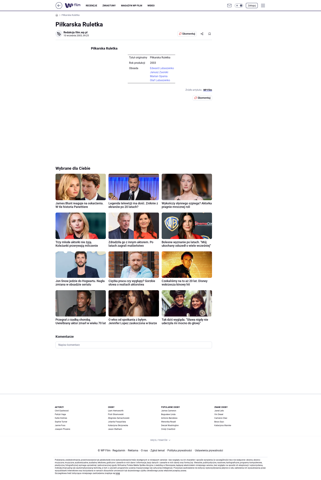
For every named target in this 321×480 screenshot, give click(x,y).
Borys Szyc (219, 422)
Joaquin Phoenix (62, 429)
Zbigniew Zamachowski (118, 418)
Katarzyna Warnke (222, 425)
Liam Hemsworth (116, 411)
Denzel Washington (170, 425)
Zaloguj (252, 5)
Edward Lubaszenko (162, 68)
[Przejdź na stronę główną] (59, 8)
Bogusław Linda (168, 414)
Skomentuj (188, 33)
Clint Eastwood (62, 411)
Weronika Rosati (168, 422)
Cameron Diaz (220, 418)
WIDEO (151, 5)
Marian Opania (159, 76)
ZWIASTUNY (109, 5)
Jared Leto (219, 411)
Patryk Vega (60, 414)
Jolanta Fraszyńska (117, 422)
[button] (239, 6)
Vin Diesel (218, 414)
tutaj (118, 473)
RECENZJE (91, 5)
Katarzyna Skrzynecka (118, 425)
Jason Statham (115, 429)
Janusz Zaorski (159, 72)
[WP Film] (75, 5)
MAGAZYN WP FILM (131, 5)
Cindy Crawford (168, 429)
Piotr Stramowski (116, 414)
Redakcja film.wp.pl (75, 32)
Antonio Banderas (169, 418)
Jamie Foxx (60, 425)
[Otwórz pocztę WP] (229, 5)
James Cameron (168, 411)
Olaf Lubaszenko (160, 80)
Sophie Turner (61, 422)
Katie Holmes (61, 418)
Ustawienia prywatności (208, 450)
